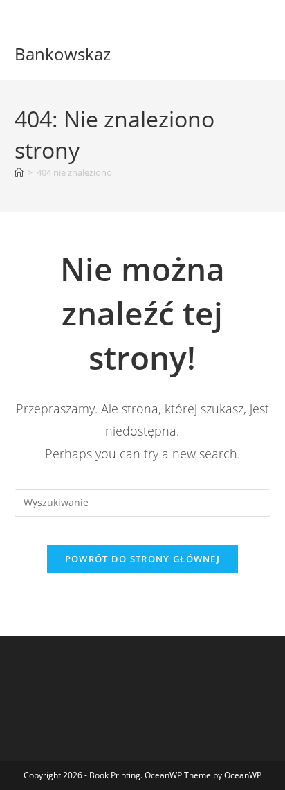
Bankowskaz (63, 53)
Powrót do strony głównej (142, 559)
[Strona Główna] (19, 172)
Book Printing (114, 775)
